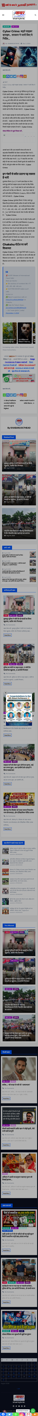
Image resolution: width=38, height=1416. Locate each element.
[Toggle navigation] (3, 15)
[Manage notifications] (4, 1411)
